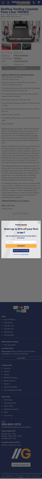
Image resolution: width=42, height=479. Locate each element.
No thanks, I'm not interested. (21, 250)
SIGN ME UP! (21, 246)
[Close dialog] (39, 222)
